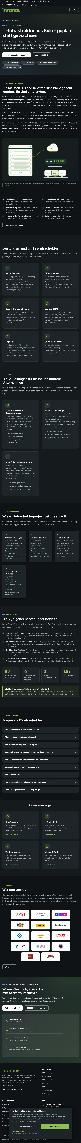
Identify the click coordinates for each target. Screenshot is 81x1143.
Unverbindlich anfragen (14, 225)
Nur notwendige (25, 1126)
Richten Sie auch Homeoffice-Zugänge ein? (22, 767)
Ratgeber (5, 1108)
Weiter (10, 967)
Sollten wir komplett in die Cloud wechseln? (22, 730)
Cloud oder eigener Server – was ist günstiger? (23, 790)
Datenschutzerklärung (19, 1134)
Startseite (5, 20)
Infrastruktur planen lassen (15, 55)
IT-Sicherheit (51, 822)
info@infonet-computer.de (28, 5)
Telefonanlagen (12, 852)
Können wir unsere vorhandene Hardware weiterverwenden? (29, 752)
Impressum (6, 1122)
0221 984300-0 (10, 5)
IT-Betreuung (11, 822)
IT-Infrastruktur (47, 1080)
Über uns (5, 1104)
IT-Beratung (46, 1087)
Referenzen (6, 1111)
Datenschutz (7, 1125)
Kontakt (44, 1139)
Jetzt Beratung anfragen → (12, 1089)
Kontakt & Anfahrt (8, 1118)
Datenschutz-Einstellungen (31, 1139)
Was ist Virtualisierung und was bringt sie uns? (23, 745)
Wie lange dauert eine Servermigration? (20, 737)
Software (45, 1094)
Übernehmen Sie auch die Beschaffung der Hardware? (26, 760)
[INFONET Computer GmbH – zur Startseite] (11, 10)
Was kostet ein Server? (14, 775)
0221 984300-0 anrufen (36, 1008)
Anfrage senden (11, 1008)
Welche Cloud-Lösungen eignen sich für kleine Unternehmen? (29, 782)
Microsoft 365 (51, 852)
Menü (75, 10)
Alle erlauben (55, 1126)
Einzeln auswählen (18, 1131)
